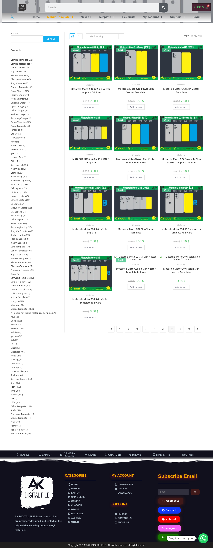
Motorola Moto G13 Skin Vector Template (181, 90)
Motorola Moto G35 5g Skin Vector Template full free (136, 270)
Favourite (128, 17)
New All (86, 17)
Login (197, 17)
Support (175, 17)
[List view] (80, 36)
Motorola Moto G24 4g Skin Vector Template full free (136, 160)
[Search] (163, 7)
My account (151, 17)
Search (14, 33)
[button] (60, 17)
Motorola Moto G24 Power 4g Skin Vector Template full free (181, 160)
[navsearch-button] (12, 17)
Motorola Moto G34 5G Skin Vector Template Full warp (181, 230)
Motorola (90, 84)
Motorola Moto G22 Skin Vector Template (90, 160)
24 (196, 36)
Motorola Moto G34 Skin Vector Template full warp (90, 301)
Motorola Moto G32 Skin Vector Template (136, 230)
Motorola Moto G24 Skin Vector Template (90, 230)
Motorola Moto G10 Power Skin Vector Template (136, 90)
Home (36, 17)
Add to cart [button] (90, 107)
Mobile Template (58, 17)
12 (192, 36)
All (200, 36)
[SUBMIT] (195, 492)
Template (105, 17)
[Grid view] (72, 36)
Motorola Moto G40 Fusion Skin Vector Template (181, 270)
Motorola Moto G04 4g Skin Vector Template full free (90, 90)
